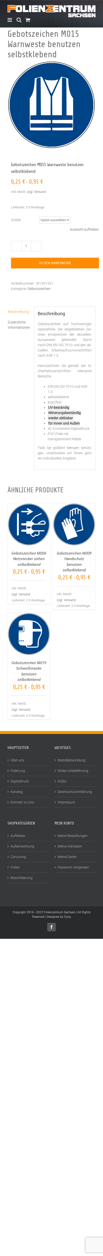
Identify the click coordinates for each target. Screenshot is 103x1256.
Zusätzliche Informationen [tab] (19, 324)
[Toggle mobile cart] (27, 20)
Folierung (17, 771)
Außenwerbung (22, 846)
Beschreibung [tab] (18, 312)
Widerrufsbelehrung (73, 771)
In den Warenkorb (55, 263)
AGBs (62, 781)
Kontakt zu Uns (22, 802)
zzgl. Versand (36, 192)
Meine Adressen (70, 846)
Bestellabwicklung (72, 760)
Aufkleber (17, 836)
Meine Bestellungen (73, 836)
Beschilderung (21, 878)
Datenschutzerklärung (75, 792)
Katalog (16, 792)
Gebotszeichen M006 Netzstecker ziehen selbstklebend (29, 559)
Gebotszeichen (39, 289)
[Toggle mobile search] (19, 20)
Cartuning (18, 857)
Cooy (67, 917)
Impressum (66, 802)
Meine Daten (67, 857)
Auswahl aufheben (84, 229)
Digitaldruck (19, 781)
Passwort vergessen (73, 867)
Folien (15, 867)
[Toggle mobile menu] (10, 20)
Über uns (17, 760)
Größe (16, 220)
